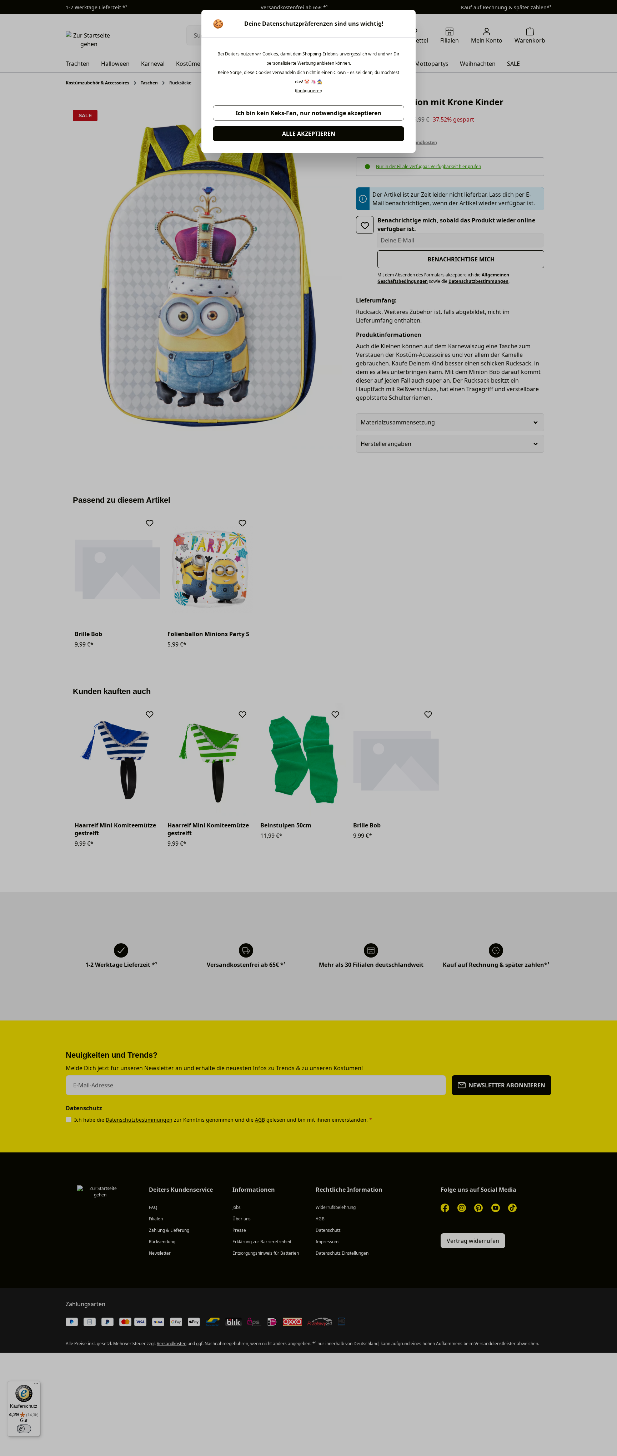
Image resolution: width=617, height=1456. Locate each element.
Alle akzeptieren (308, 134)
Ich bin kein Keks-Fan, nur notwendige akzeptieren (308, 113)
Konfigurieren (308, 90)
